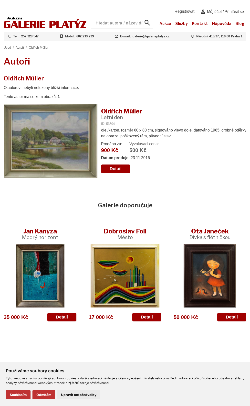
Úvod (7, 47)
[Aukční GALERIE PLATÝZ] (45, 27)
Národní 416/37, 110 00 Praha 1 (219, 36)
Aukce (165, 23)
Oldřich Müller (38, 47)
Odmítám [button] (43, 395)
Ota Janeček (209, 233)
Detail (116, 168)
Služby (181, 23)
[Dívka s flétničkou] (210, 275)
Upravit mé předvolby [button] (78, 395)
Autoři (20, 47)
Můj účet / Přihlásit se (222, 11)
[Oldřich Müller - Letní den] (50, 141)
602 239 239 (85, 36)
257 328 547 (30, 36)
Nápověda (221, 23)
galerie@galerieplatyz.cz (151, 36)
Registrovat (184, 11)
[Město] (125, 275)
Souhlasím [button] (18, 395)
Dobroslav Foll (125, 233)
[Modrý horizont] (40, 275)
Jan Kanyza (40, 233)
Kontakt (200, 23)
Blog (240, 23)
